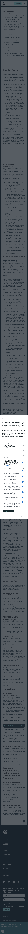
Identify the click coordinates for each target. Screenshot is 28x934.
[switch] (23, 445)
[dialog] (14, 467)
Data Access (14, 516)
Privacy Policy (22, 516)
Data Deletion (6, 516)
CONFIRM (8, 511)
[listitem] (14, 442)
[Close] (25, 418)
